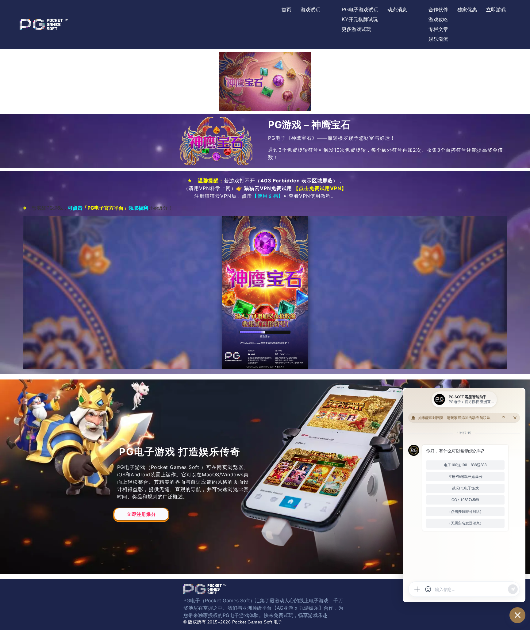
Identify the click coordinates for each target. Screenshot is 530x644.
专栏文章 (438, 29)
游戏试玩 (310, 9)
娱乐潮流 (438, 39)
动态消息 (397, 9)
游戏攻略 (438, 19)
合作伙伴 (438, 9)
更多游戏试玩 (356, 29)
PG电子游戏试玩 (360, 9)
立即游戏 (496, 9)
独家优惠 (467, 9)
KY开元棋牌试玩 (360, 19)
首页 (286, 9)
